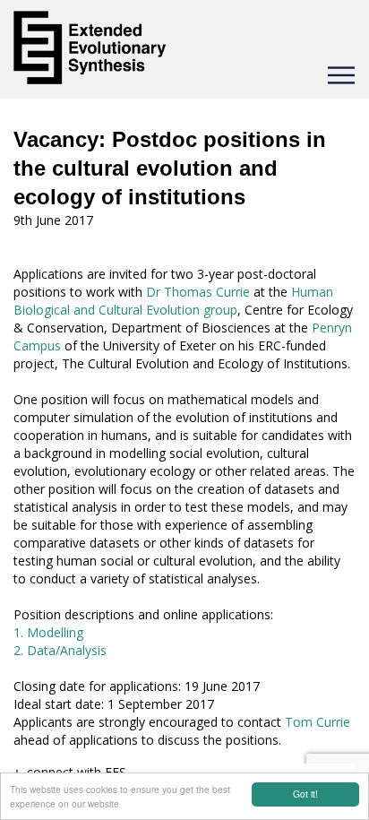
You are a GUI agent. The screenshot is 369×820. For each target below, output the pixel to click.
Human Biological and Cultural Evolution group (173, 300)
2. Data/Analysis (60, 650)
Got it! (305, 793)
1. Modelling (48, 632)
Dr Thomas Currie (198, 291)
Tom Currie (317, 721)
